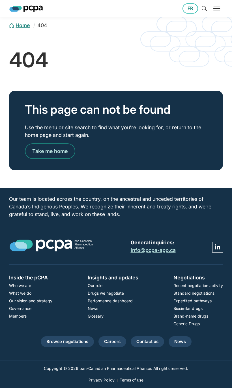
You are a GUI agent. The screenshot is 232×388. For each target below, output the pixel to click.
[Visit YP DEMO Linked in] (217, 247)
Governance (20, 308)
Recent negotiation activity (198, 285)
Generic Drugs (186, 323)
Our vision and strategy (30, 300)
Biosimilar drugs (188, 308)
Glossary (96, 316)
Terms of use (131, 380)
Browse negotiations (67, 341)
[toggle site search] (204, 8)
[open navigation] (216, 8)
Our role (95, 285)
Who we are (20, 285)
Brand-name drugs (190, 316)
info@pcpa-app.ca (153, 250)
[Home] (26, 8)
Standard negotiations (193, 293)
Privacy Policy (102, 380)
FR (190, 8)
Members (18, 316)
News (93, 308)
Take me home (50, 151)
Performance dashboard (110, 300)
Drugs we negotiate (106, 293)
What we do (20, 293)
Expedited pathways (192, 300)
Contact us (147, 341)
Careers (112, 341)
